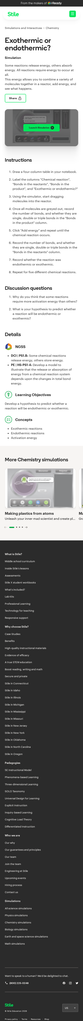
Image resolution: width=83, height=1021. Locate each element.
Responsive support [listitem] (16, 617)
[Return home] (16, 1005)
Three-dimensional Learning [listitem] (21, 784)
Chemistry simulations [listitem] (18, 922)
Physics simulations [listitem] (16, 915)
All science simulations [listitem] (18, 908)
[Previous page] (5, 527)
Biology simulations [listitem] (16, 929)
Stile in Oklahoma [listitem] (15, 739)
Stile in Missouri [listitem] (14, 718)
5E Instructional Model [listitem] (18, 770)
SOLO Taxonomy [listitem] (15, 791)
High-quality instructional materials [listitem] (25, 648)
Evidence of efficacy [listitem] (17, 655)
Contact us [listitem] (11, 892)
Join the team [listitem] (13, 864)
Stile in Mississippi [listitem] (15, 711)
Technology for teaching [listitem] (19, 610)
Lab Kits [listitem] (9, 596)
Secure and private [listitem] (16, 676)
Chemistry (52, 28)
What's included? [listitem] (15, 589)
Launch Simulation (39, 127)
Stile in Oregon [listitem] (14, 754)
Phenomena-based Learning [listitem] (21, 777)
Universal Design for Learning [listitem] (22, 798)
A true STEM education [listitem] (18, 662)
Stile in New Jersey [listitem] (16, 725)
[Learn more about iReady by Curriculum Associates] (41, 3)
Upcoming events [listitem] (15, 878)
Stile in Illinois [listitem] (13, 697)
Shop (46, 1019)
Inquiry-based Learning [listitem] (18, 812)
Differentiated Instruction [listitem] (20, 826)
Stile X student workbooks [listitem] (20, 582)
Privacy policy (11, 1019)
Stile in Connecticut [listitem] (17, 683)
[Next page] (26, 527)
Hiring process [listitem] (13, 885)
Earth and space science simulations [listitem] (26, 936)
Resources (36, 1019)
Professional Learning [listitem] (17, 603)
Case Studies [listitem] (12, 634)
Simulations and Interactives (23, 28)
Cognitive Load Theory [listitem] (18, 819)
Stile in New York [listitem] (15, 732)
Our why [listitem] (10, 842)
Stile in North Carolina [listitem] (18, 746)
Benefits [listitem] (9, 641)
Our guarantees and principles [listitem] (23, 849)
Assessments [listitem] (12, 575)
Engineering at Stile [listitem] (16, 871)
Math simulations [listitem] (15, 943)
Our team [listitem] (10, 856)
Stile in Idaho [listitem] (12, 690)
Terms (24, 1019)
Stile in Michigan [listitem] (14, 704)
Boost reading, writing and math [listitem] (23, 669)
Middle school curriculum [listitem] (20, 561)
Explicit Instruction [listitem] (16, 805)
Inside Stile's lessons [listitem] (17, 568)
